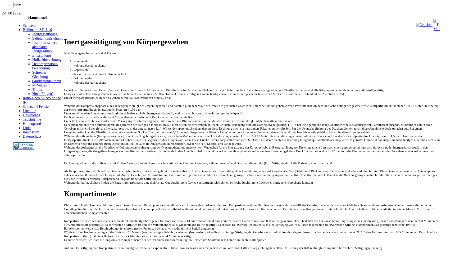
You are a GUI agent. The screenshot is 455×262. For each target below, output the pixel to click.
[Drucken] (424, 25)
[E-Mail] (436, 29)
